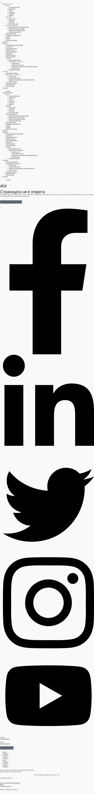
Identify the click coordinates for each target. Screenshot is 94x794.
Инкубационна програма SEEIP (14, 45)
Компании (11, 14)
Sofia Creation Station (11, 51)
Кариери (11, 15)
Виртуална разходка (11, 40)
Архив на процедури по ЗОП (16, 28)
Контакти (5, 88)
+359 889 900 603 (4, 739)
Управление (12, 9)
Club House (9, 53)
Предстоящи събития (14, 60)
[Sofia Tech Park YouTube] (48, 735)
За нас (5, 752)
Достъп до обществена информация (10, 783)
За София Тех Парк (14, 7)
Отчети (11, 10)
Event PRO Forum (10, 84)
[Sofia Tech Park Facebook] (48, 354)
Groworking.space (10, 55)
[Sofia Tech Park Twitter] (48, 549)
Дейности (5, 753)
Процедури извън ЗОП (15, 32)
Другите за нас (16, 68)
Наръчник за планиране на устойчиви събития (24, 66)
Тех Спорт (11, 22)
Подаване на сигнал (5, 786)
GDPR (1, 784)
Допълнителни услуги (18, 65)
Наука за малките (10, 56)
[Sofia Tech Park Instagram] (48, 654)
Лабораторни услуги (11, 48)
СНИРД (8, 37)
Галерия (8, 38)
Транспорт (12, 20)
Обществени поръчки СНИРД (17, 30)
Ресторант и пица (13, 23)
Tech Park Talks (10, 86)
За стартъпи (9, 46)
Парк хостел (12, 18)
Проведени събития (14, 69)
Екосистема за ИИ (11, 33)
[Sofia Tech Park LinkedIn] (48, 458)
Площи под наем (10, 50)
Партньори (12, 12)
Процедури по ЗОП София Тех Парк (19, 27)
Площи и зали (15, 63)
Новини (5, 42)
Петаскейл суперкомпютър (13, 35)
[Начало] (0, 2)
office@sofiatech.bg (5, 743)
